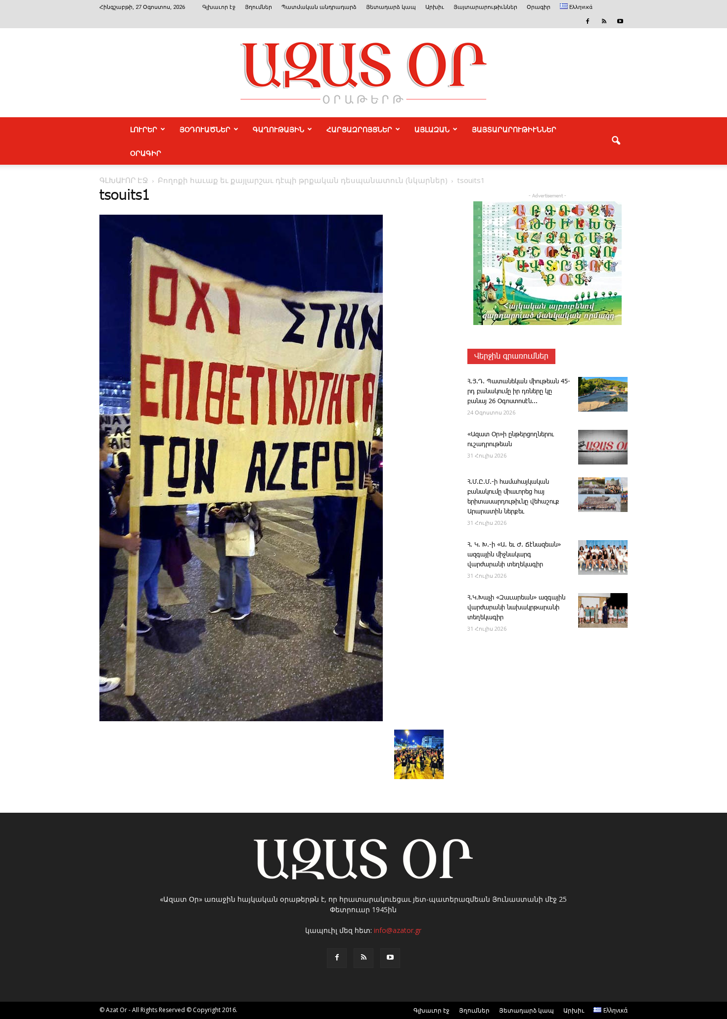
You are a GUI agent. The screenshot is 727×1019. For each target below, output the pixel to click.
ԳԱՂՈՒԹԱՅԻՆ (278, 129)
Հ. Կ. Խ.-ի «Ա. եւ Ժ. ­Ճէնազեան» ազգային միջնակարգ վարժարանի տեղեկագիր (514, 555)
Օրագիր (538, 7)
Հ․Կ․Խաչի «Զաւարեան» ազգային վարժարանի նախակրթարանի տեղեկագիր (516, 608)
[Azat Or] (363, 72)
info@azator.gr (397, 930)
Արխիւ (434, 7)
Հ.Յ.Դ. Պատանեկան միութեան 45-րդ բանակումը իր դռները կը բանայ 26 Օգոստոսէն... (518, 391)
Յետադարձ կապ (391, 7)
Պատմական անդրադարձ (319, 7)
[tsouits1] (241, 719)
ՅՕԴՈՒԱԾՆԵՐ (205, 129)
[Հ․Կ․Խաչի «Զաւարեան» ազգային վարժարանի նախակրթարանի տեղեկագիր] (603, 610)
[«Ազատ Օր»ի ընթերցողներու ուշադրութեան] (603, 447)
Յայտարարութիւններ (485, 7)
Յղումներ (258, 7)
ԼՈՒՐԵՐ (143, 129)
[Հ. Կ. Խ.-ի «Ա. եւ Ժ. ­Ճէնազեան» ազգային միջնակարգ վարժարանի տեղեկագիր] (603, 557)
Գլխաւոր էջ (218, 7)
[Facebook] (587, 21)
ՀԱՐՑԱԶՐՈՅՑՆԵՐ (359, 129)
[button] (616, 141)
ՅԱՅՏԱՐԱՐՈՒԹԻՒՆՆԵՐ (514, 129)
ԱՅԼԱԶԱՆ (432, 129)
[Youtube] (620, 21)
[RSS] (603, 21)
